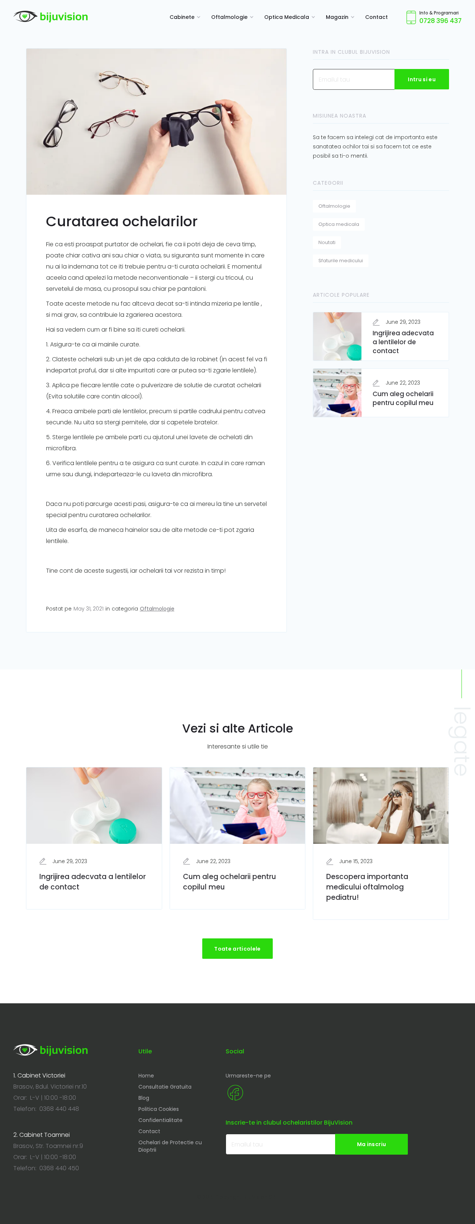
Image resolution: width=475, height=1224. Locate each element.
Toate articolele (237, 948)
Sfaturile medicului (340, 260)
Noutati (326, 242)
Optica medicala (338, 224)
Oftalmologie (157, 608)
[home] (50, 17)
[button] (183, 17)
